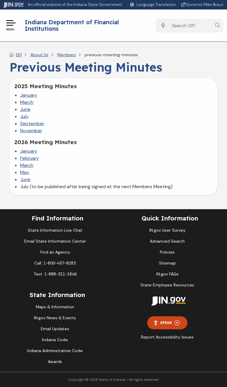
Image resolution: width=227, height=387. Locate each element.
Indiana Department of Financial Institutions (72, 25)
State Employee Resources (167, 285)
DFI (19, 54)
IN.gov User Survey (167, 230)
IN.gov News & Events (55, 317)
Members (66, 54)
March (26, 102)
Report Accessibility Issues (167, 337)
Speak (166, 322)
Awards (55, 361)
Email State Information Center (55, 241)
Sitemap (167, 263)
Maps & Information (55, 306)
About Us (39, 54)
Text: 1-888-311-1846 (55, 274)
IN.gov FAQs (167, 274)
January (28, 95)
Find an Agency (55, 252)
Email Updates (55, 328)
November (31, 131)
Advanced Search (167, 241)
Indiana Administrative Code (55, 350)
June (25, 109)
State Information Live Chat (55, 230)
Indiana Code (55, 339)
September (32, 123)
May (24, 172)
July (24, 116)
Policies (167, 252)
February (29, 158)
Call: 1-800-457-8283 (55, 263)
